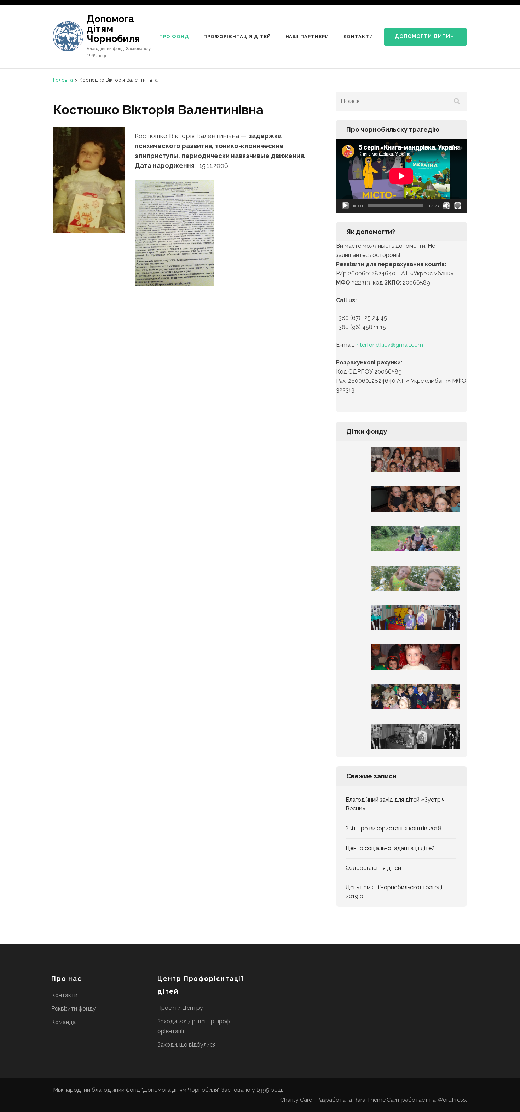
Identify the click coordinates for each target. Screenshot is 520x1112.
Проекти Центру (180, 1008)
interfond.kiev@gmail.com (389, 344)
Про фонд (174, 36)
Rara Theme (369, 1099)
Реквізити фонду (73, 1008)
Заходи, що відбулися (186, 1044)
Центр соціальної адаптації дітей (390, 848)
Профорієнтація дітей (237, 36)
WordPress (451, 1099)
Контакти (358, 36)
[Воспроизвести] (345, 205)
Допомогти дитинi (425, 36)
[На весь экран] (457, 205)
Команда (63, 1022)
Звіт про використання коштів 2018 (393, 828)
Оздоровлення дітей (373, 868)
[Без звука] (446, 205)
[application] (401, 176)
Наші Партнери (307, 36)
